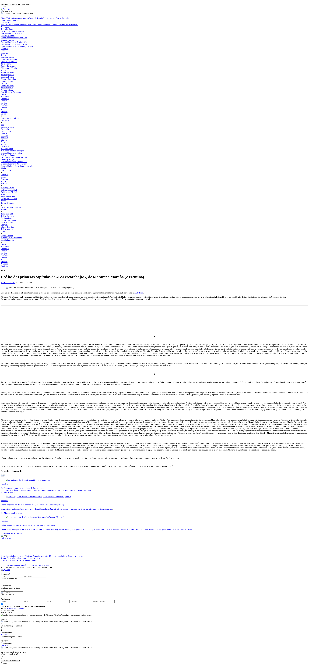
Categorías (5, 22)
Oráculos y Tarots (7, 36)
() (8, 9)
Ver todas (74, 25)
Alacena (25, 18)
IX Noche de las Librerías (11, 207)
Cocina (3, 51)
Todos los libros (7, 29)
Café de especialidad (9, 59)
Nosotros (4, 264)
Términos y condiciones (58, 556)
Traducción (5, 96)
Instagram (5, 560)
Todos (3, 55)
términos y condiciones (15, 608)
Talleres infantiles (7, 73)
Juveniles (54, 25)
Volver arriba (6, 538)
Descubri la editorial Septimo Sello (14, 42)
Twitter (33, 560)
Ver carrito (5, 634)
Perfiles (4, 103)
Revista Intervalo (62, 18)
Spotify (27, 560)
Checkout (4, 645)
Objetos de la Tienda (9, 68)
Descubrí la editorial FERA (11, 33)
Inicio (3, 556)
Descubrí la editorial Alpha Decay (14, 44)
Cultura (4, 107)
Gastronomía (17, 18)
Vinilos (9, 18)
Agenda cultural (7, 90)
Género (40, 25)
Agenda (52, 18)
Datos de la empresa (75, 556)
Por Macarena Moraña (8, 283)
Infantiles (46, 25)
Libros (3, 18)
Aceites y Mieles (7, 57)
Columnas (5, 99)
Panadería (4, 49)
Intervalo (16, 558)
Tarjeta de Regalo (36, 18)
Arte (3, 25)
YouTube (4, 105)
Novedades (5, 27)
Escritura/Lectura (7, 77)
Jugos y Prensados (8, 66)
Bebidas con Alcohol (9, 62)
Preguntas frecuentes (40, 556)
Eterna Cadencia (106, 509)
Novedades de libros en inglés (12, 31)
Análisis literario (7, 81)
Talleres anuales (7, 88)
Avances (4, 112)
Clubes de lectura (7, 86)
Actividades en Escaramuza (11, 92)
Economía (22, 25)
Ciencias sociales (11, 25)
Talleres (46, 18)
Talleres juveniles (7, 75)
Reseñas (4, 94)
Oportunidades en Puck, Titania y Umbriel (17, 46)
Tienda (4, 558)
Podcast (4, 101)
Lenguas (4, 83)
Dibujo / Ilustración (8, 79)
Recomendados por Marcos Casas (14, 38)
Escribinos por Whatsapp (22, 556)
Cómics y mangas (7, 40)
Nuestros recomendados (10, 20)
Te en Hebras (6, 64)
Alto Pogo (139, 293)
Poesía (68, 25)
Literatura (62, 25)
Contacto (4, 266)
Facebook (13, 560)
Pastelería (4, 53)
